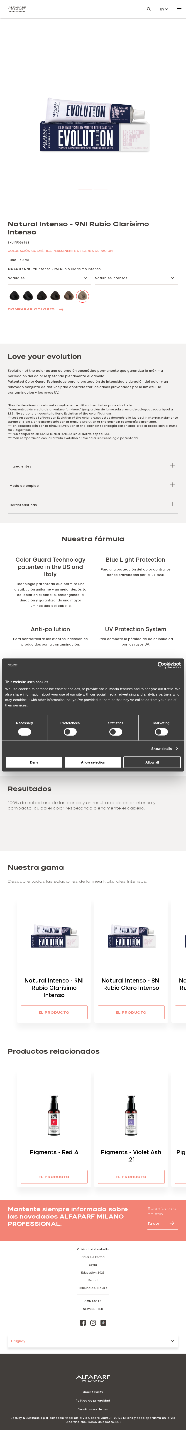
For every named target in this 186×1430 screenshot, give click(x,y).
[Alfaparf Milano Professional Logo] (17, 9)
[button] (85, 188)
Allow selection (93, 762)
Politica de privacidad (93, 1400)
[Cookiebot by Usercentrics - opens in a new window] (161, 665)
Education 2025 (93, 1272)
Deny (34, 762)
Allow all (152, 762)
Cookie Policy (93, 1391)
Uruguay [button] (18, 1341)
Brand (93, 1280)
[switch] (70, 731)
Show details (161, 748)
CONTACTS (92, 1301)
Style (93, 1264)
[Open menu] (179, 9)
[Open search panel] (146, 9)
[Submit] (170, 1223)
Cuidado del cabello (93, 1249)
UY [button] (162, 9)
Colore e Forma (93, 1257)
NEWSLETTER (93, 1308)
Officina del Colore (93, 1287)
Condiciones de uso (93, 1409)
